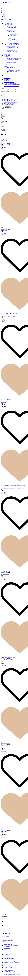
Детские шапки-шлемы (9, 103)
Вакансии (6, 80)
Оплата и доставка (8, 967)
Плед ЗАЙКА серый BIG (7, 659)
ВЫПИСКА (7, 948)
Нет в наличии (4, 493)
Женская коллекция (9, 104)
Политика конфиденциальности (12, 84)
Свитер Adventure (5, 144)
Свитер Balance (4, 745)
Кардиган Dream (5, 574)
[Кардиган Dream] (14, 571)
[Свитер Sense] (14, 227)
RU (1, 8)
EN (1, 10)
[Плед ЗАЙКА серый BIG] (14, 657)
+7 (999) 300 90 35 (6, 2)
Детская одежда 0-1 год (9, 99)
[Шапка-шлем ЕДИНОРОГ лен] (14, 313)
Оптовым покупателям (9, 971)
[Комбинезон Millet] (14, 399)
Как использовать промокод (11, 972)
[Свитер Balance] (14, 743)
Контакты (6, 79)
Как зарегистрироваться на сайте (12, 974)
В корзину (3, 150)
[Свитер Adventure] (14, 142)
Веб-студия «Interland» (7, 940)
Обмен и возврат (8, 968)
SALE (5, 949)
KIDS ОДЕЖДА (8, 944)
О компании (7, 78)
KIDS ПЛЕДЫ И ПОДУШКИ (11, 945)
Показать (3, 130)
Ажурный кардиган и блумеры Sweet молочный (13, 488)
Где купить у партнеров (10, 83)
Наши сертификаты (9, 82)
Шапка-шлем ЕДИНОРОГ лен (8, 316)
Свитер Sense (4, 230)
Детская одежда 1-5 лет (9, 100)
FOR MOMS (7, 946)
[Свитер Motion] (14, 829)
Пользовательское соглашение (11, 86)
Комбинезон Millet (5, 402)
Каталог (4, 21)
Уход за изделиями (8, 970)
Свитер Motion (4, 831)
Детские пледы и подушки (10, 102)
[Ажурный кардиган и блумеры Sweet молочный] (14, 485)
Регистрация (8, 17)
